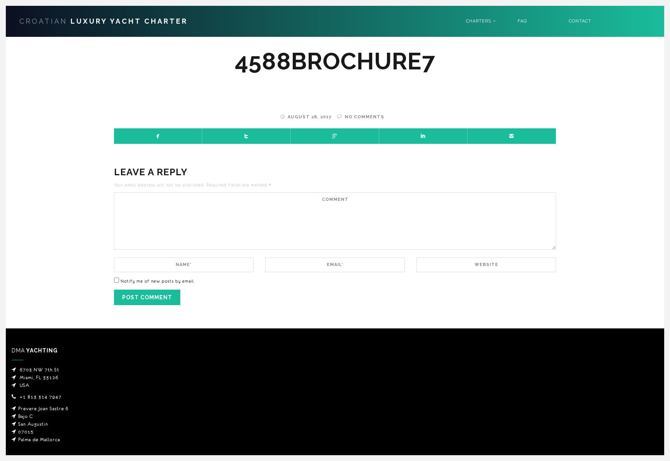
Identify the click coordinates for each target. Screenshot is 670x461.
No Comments (364, 116)
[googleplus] (335, 136)
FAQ (522, 21)
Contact (580, 21)
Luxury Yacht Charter (103, 21)
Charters (478, 21)
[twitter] (246, 136)
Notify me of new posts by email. (158, 280)
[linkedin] (423, 136)
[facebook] (158, 136)
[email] (512, 136)
